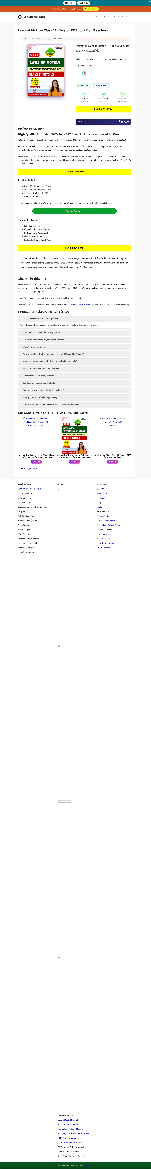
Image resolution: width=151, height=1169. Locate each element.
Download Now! (91, 9)
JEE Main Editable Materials (70, 1142)
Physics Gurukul (104, 534)
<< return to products (27, 468)
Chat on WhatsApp (74, 211)
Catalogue (101, 498)
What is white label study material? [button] (39, 376)
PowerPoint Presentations (122, 17)
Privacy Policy (103, 516)
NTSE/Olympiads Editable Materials (73, 1133)
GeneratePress (88, 1165)
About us (101, 489)
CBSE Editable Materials (68, 1120)
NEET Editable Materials (68, 1138)
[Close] (149, 8)
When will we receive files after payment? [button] (42, 332)
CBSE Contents (103, 539)
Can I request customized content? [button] (39, 383)
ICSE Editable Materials (68, 1124)
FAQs (99, 507)
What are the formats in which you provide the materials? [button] (50, 361)
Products (107, 17)
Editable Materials (34, 16)
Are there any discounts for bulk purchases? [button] (43, 390)
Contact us (102, 493)
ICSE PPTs (83, 3)
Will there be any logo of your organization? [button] (43, 340)
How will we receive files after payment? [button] (41, 319)
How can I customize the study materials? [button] (42, 368)
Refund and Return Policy (108, 525)
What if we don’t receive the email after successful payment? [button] (51, 405)
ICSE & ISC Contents (106, 543)
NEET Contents (104, 548)
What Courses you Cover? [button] (34, 347)
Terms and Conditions (107, 520)
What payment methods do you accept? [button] (41, 397)
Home (98, 17)
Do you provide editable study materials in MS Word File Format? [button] (53, 354)
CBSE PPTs (69, 3)
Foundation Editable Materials (71, 1129)
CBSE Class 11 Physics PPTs (78, 305)
